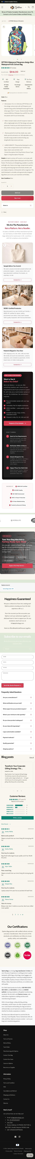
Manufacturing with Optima (10, 1051)
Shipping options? (8, 749)
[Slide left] (14, 59)
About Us (5, 1035)
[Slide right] (21, 59)
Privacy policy (9, 1151)
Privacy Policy (7, 1079)
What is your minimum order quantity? (14, 714)
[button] (2, 7)
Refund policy (28, 1148)
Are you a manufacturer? (10, 697)
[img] (5, 829)
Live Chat (9, 1122)
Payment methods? (8, 737)
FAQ (4, 1087)
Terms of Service (8, 1039)
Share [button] (4, 212)
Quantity (4, 182)
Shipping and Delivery (9, 1095)
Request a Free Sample (16, 423)
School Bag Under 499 (8, 588)
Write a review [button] (17, 818)
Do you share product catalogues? (13, 720)
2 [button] (15, 914)
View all (31, 757)
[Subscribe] (30, 649)
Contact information (18, 1153)
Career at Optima (8, 1063)
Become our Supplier (9, 1067)
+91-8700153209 (14, 1120)
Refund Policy (7, 1043)
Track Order (6, 1047)
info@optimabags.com (17, 1117)
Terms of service (18, 1151)
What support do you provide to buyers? (14, 709)
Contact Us (17, 280)
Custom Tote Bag (8, 1055)
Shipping (10, 74)
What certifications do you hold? (12, 703)
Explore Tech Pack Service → (17, 565)
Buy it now (18, 198)
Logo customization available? (12, 731)
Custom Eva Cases (8, 1059)
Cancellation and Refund (10, 1091)
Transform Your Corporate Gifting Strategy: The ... (15, 767)
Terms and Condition (9, 1083)
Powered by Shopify (19, 1148)
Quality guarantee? (8, 743)
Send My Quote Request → (12, 685)
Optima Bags (10, 1148)
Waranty (5, 1103)
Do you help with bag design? (11, 726)
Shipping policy (27, 1151)
